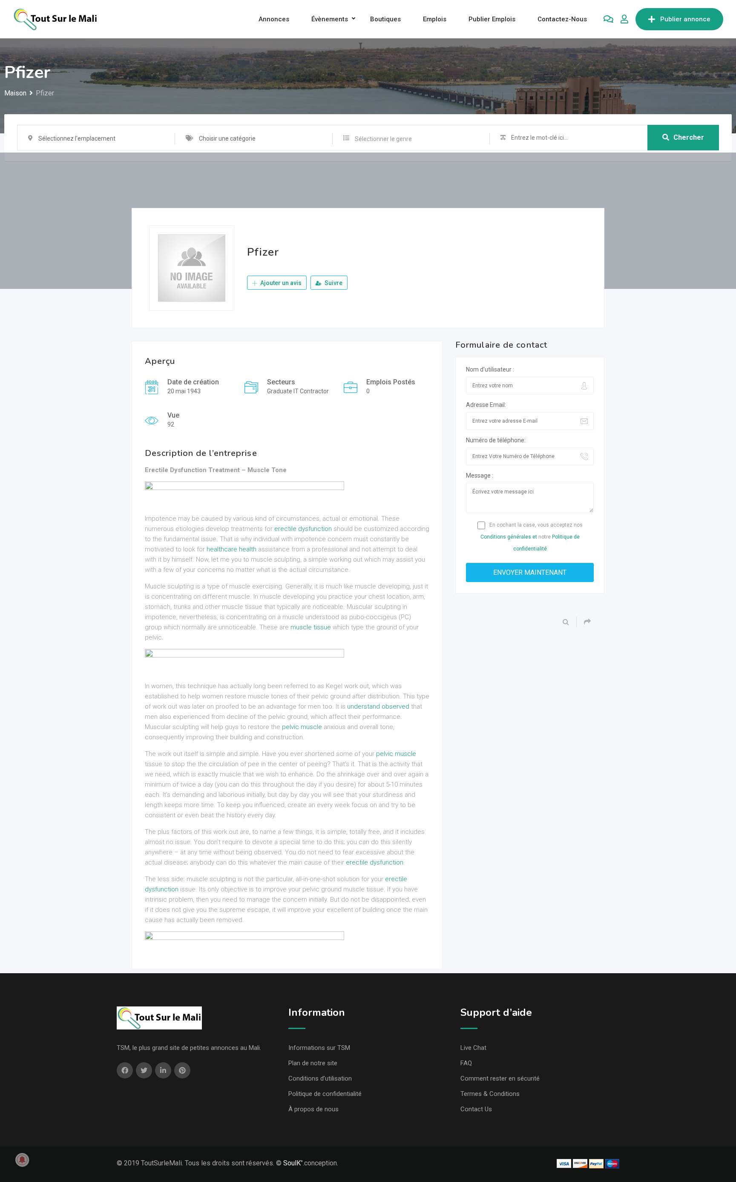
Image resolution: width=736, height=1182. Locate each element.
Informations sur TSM (319, 1048)
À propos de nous (313, 1109)
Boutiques (385, 19)
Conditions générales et (508, 537)
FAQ (466, 1063)
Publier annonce (685, 19)
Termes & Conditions (490, 1094)
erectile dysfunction (303, 529)
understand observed (378, 706)
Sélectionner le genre (383, 138)
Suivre (332, 283)
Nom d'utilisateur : (490, 369)
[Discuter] (608, 19)
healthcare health (231, 549)
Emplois (434, 19)
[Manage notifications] (22, 1160)
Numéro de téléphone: (496, 440)
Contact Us (476, 1109)
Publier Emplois (492, 19)
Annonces (274, 19)
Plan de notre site (312, 1063)
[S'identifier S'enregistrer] (624, 19)
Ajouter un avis (280, 283)
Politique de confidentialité (325, 1094)
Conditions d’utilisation (320, 1078)
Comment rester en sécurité (500, 1078)
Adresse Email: (486, 404)
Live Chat (473, 1048)
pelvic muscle (302, 727)
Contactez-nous (562, 19)
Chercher (688, 137)
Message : (479, 475)
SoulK (292, 1163)
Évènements (329, 19)
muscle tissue (310, 627)
